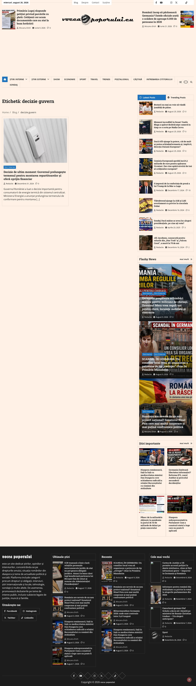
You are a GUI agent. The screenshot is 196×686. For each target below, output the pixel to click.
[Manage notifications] (189, 679)
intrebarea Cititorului (159, 79)
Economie (69, 79)
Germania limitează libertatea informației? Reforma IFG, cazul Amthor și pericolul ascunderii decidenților (180, 476)
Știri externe (39, 79)
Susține (106, 2)
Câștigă (137, 79)
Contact (95, 2)
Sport (83, 79)
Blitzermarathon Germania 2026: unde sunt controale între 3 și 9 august (126, 614)
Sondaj (14, 84)
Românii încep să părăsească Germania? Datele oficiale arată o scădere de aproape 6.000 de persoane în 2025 (160, 17)
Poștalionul (122, 79)
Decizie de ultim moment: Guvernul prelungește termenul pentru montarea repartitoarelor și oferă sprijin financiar (35, 175)
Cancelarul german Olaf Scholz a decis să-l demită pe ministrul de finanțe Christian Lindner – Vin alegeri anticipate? (176, 613)
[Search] (191, 82)
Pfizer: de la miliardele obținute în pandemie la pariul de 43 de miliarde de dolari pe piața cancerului (151, 522)
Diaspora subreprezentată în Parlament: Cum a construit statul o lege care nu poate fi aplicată (179, 524)
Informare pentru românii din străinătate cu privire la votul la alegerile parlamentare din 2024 (176, 590)
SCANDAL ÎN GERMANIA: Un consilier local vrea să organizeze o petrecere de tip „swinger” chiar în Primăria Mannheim (165, 364)
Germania (147, 293)
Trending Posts (178, 97)
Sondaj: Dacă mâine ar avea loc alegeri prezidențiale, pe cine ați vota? (172, 222)
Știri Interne (17, 79)
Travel (94, 79)
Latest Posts (149, 97)
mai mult (184, 259)
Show (57, 79)
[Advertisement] (98, 55)
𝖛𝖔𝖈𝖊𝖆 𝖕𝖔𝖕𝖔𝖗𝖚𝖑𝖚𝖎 (107, 682)
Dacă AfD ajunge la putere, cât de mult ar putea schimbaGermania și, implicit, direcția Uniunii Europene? (173, 144)
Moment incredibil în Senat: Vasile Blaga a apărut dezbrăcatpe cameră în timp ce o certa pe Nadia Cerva (172, 125)
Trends (106, 79)
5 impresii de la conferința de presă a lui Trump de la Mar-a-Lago (172, 185)
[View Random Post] (180, 82)
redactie (9, 183)
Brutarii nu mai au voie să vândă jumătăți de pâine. (169, 106)
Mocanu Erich (25, 28)
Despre (84, 2)
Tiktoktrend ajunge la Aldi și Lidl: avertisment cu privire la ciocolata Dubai (171, 203)
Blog (76, 2)
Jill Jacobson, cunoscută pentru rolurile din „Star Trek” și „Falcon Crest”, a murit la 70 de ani (170, 241)
